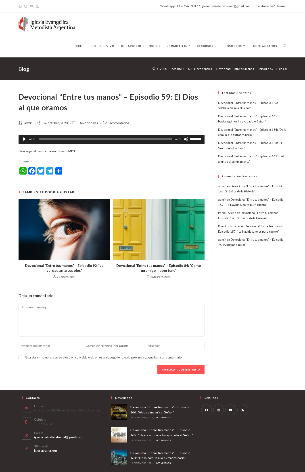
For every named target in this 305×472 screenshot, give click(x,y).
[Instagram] (218, 410)
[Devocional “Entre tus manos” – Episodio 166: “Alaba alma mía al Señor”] (119, 412)
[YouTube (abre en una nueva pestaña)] (31, 6)
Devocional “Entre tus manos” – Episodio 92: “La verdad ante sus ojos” (64, 267)
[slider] (196, 139)
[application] (112, 139)
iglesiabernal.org (45, 450)
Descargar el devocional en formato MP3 (47, 151)
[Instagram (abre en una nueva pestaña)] (25, 6)
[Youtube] (230, 410)
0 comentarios (119, 123)
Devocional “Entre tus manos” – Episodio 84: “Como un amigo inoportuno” (158, 267)
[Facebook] (206, 410)
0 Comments (163, 417)
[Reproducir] (24, 139)
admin (28, 123)
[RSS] (242, 410)
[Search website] (285, 46)
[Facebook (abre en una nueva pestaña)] (21, 6)
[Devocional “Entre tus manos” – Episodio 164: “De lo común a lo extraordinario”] (119, 457)
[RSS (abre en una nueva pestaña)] (37, 6)
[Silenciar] (186, 139)
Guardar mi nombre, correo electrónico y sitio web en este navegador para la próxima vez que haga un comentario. (103, 357)
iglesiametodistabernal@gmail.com (58, 437)
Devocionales (88, 123)
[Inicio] (153, 69)
